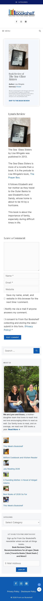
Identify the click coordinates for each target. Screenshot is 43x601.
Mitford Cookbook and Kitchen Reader (20, 457)
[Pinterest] (26, 22)
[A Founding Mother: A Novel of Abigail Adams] (6, 475)
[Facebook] (16, 22)
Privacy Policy (13, 591)
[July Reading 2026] (6, 464)
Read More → (14, 429)
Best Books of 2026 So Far (15, 494)
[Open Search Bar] (40, 31)
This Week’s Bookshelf (13, 446)
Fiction (18, 87)
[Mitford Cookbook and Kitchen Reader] (6, 453)
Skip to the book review (19, 101)
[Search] (36, 351)
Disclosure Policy (28, 591)
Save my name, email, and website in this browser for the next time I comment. (22, 298)
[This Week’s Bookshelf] (6, 441)
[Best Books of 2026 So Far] (6, 489)
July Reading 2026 (11, 469)
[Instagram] (21, 22)
